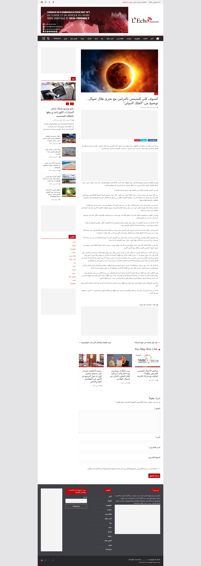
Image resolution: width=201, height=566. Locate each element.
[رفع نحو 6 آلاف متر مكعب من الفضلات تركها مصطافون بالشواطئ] (69, 167)
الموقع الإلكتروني (154, 457)
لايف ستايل (109, 39)
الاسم (157, 437)
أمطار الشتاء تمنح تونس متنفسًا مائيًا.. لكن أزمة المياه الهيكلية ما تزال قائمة (51, 178)
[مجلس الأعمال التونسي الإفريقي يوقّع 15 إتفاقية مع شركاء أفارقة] (147, 355)
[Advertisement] (119, 124)
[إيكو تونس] (157, 38)
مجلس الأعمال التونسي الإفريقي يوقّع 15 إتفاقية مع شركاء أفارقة (147, 373)
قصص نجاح (73, 39)
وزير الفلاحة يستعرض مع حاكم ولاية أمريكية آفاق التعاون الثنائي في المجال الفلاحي (120, 374)
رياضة (82, 39)
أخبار (152, 39)
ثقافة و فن (120, 39)
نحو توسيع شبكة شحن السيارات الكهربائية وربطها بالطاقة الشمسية (60, 112)
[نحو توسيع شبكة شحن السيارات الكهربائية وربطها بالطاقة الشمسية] (58, 91)
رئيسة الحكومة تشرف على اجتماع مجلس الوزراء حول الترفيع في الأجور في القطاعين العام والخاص (92, 376)
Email (85, 497)
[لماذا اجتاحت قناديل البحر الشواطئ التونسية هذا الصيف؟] (69, 153)
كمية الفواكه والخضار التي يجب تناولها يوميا (96, 342)
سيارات (129, 39)
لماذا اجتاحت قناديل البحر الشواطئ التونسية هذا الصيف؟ (52, 151)
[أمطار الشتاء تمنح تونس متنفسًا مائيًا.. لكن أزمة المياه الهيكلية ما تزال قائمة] (69, 180)
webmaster (143, 107)
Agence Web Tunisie (155, 562)
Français (57, 39)
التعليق (157, 408)
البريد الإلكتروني (154, 447)
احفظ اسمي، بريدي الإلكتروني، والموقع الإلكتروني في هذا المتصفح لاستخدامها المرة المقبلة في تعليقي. (122, 468)
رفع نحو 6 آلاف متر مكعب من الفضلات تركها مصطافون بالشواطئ (51, 165)
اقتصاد (145, 39)
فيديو (65, 39)
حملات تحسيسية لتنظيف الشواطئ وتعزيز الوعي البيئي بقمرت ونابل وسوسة (51, 138)
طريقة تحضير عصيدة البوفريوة (132, 2)
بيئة (102, 39)
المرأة (89, 39)
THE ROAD (147, 562)
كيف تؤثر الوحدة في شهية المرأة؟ (146, 342)
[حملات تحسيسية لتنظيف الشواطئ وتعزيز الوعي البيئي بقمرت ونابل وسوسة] (69, 140)
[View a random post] (43, 38)
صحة (96, 39)
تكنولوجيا (137, 39)
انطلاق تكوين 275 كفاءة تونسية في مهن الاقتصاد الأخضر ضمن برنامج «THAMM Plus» (53, 193)
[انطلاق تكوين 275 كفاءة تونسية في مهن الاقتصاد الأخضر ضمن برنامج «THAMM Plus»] (69, 195)
